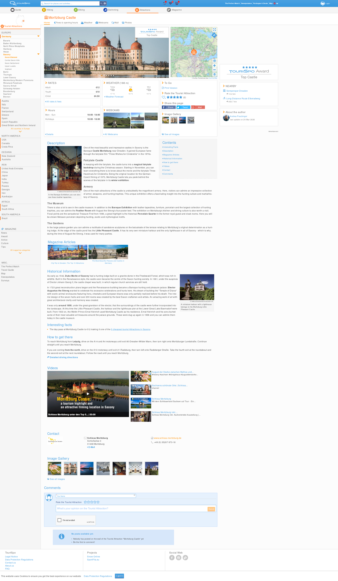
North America (11, 135)
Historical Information (172, 158)
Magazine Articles (171, 154)
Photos (128, 22)
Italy (4, 104)
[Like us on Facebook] (172, 557)
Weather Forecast (114, 96)
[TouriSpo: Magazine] (185, 557)
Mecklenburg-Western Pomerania (18, 80)
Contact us (10, 562)
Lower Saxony (9, 77)
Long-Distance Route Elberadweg (243, 100)
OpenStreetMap (213, 78)
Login (327, 3)
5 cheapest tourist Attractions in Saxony (130, 329)
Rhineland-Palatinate (12, 83)
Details (49, 134)
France (5, 107)
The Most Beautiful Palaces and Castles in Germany (108, 262)
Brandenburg (9, 91)
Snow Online (93, 556)
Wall (116, 22)
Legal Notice (11, 556)
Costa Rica (7, 146)
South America (11, 214)
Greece (5, 114)
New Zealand (8, 155)
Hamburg (7, 49)
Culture (4, 243)
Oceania (7, 152)
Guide (18, 9)
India (4, 179)
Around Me (106, 3)
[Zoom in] (214, 65)
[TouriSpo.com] (20, 4)
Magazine (176, 9)
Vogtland (8, 69)
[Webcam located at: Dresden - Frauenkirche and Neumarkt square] (137, 116)
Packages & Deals (260, 3)
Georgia (6, 189)
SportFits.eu (93, 559)
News (4, 232)
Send (211, 508)
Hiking (49, 9)
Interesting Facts (170, 147)
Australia (6, 159)
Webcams (103, 22)
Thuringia (7, 74)
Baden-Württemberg (12, 43)
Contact (166, 169)
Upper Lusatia (10, 66)
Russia (5, 185)
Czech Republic (10, 121)
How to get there (170, 162)
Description (168, 150)
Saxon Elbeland (11, 57)
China (5, 172)
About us (9, 565)
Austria (5, 100)
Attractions (144, 9)
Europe (6, 32)
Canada (6, 143)
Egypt (4, 205)
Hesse (6, 51)
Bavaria (6, 40)
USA (4, 139)
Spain (5, 118)
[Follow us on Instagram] (178, 557)
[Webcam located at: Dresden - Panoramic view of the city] (137, 124)
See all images (172, 134)
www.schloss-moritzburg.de (167, 438)
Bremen (6, 96)
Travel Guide (7, 269)
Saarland (7, 94)
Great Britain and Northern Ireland (18, 125)
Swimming (112, 9)
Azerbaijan (7, 196)
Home (47, 22)
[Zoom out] (214, 70)
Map (3, 273)
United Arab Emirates (12, 168)
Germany (6, 36)
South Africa (8, 208)
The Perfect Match (10, 266)
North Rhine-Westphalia (14, 46)
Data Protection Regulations (98, 576)
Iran (4, 192)
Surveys (5, 280)
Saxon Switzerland (12, 63)
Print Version (171, 87)
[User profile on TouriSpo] (226, 118)
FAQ (7, 568)
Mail (200, 107)
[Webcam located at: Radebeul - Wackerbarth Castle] (117, 120)
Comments (168, 173)
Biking (81, 9)
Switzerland (7, 111)
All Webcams (111, 134)
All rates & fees (54, 101)
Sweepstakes (8, 276)
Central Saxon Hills (12, 60)
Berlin (6, 72)
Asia (4, 164)
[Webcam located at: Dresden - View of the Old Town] (151, 116)
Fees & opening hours (67, 22)
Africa (6, 201)
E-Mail (91, 447)
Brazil (5, 218)
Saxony (7, 54)
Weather (88, 22)
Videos (166, 166)
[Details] (67, 252)
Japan (5, 175)
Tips (3, 246)
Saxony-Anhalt (10, 85)
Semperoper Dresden (237, 92)
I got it (119, 575)
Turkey (5, 182)
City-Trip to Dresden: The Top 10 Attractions (67, 263)
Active (4, 239)
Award (4, 236)
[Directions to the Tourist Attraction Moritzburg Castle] (214, 35)
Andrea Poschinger (238, 116)
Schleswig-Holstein (11, 88)
